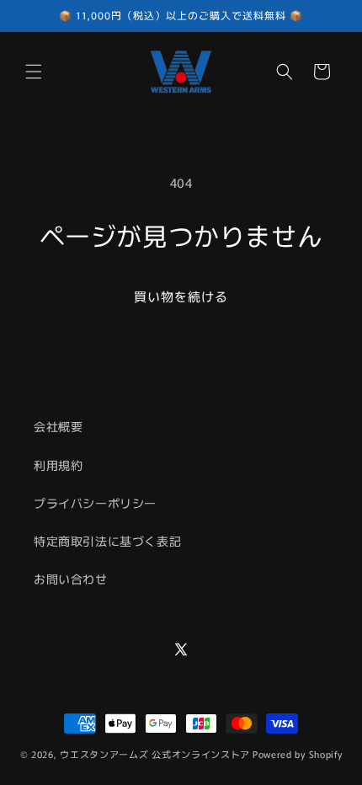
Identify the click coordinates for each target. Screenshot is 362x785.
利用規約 (58, 465)
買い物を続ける (181, 296)
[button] (33, 71)
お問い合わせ (71, 578)
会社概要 (58, 426)
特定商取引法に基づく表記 (107, 540)
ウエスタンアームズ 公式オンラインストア (155, 754)
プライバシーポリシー (95, 502)
